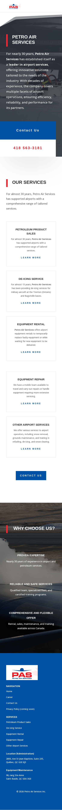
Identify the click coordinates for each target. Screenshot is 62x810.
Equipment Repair (14, 739)
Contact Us (27, 130)
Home (9, 691)
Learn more (31, 257)
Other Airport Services (17, 745)
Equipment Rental (15, 733)
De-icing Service (14, 727)
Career (9, 697)
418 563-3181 (27, 148)
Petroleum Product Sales (18, 722)
